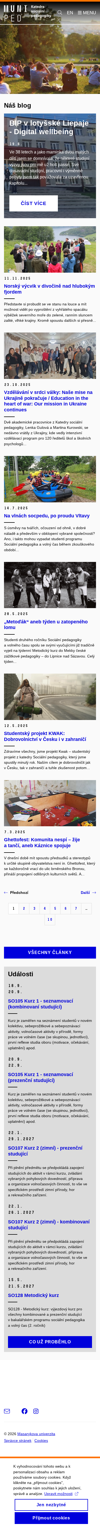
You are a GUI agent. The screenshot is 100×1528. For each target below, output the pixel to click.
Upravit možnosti (58, 1494)
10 (50, 919)
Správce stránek (17, 1440)
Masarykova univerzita (36, 1434)
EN (70, 12)
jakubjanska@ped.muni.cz (30, 1380)
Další (85, 892)
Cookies (41, 1440)
